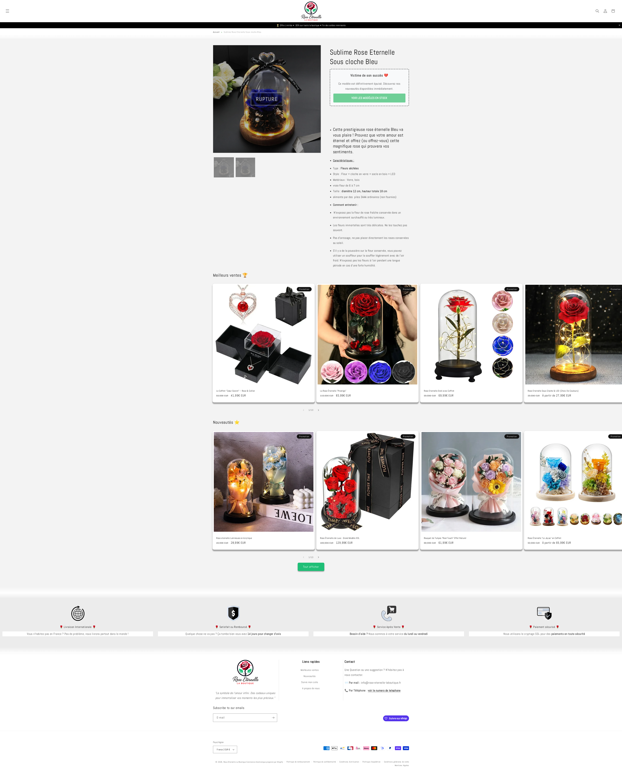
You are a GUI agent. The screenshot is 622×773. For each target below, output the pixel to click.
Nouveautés (310, 676)
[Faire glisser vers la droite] (318, 410)
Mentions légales (402, 765)
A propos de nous (311, 688)
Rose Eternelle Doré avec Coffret (439, 390)
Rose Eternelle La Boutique (235, 762)
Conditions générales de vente (396, 762)
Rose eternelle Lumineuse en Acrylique (234, 538)
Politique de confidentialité (324, 762)
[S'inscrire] (273, 717)
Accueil (216, 32)
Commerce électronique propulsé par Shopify (264, 762)
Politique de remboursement (298, 762)
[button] (7, 11)
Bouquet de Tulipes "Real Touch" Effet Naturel (445, 538)
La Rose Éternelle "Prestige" (333, 390)
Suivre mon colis (309, 682)
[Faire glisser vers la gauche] (303, 410)
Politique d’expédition (371, 762)
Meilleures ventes (310, 670)
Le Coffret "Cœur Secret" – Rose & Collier (235, 390)
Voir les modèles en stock (369, 98)
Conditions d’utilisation (349, 762)
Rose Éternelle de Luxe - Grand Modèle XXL (340, 538)
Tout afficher (311, 567)
